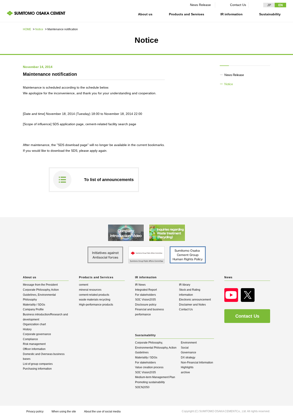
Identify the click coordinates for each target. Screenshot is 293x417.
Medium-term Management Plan (155, 377)
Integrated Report (146, 289)
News (228, 277)
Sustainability (270, 14)
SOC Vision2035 (145, 299)
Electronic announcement (195, 299)
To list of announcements (109, 179)
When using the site (64, 411)
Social (185, 347)
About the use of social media (102, 411)
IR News (140, 284)
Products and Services (186, 14)
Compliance (30, 339)
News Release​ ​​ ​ (201, 5)
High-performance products (96, 304)
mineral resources (90, 289)
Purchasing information (37, 368)
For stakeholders (145, 294)
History (27, 329)
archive (185, 372)
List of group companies (38, 364)
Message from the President (40, 284)
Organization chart (34, 324)
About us (145, 14)
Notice (39, 29)
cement (83, 284)
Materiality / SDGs (34, 304)
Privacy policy (34, 411)
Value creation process (149, 367)
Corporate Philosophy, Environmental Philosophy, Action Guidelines (155, 347)
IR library (184, 284)
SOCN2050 (142, 387)
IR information (231, 14)
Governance (188, 352)
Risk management (34, 344)
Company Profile (33, 309)
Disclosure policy (145, 304)
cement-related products (94, 294)
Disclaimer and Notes (192, 304)
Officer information (34, 349)
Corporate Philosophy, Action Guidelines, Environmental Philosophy (41, 294)
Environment (189, 342)
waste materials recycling (94, 299)
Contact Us (238, 5)
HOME (27, 29)
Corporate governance (37, 334)
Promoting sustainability (150, 382)
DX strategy (188, 357)
